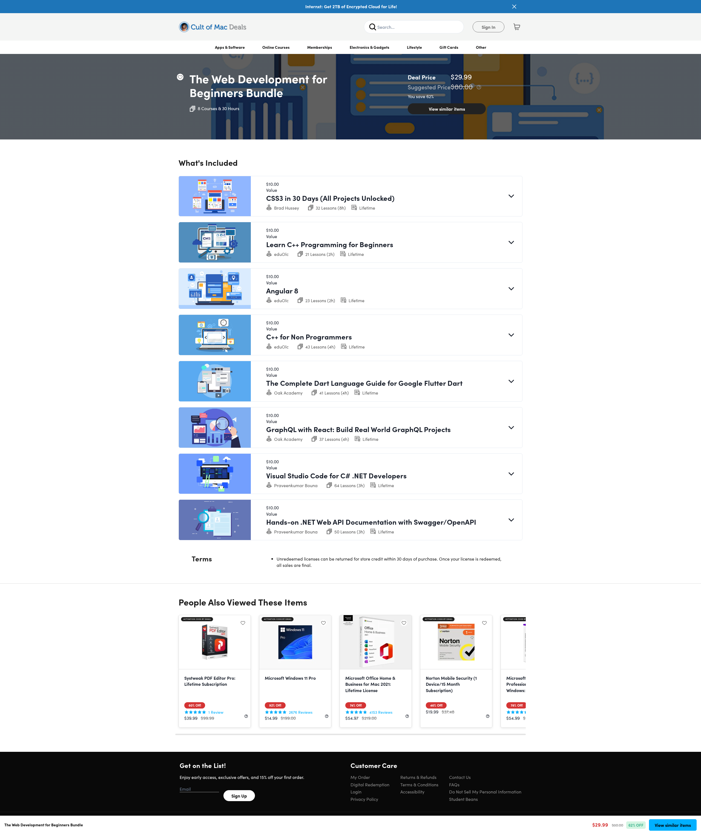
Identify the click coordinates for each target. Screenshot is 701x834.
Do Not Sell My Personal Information (485, 792)
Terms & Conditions (419, 784)
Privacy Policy (364, 799)
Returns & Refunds (418, 777)
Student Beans (463, 799)
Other (481, 47)
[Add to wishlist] (180, 77)
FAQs (454, 784)
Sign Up (239, 796)
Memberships (319, 47)
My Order (360, 777)
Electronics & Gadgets (369, 47)
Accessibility (412, 792)
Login (355, 792)
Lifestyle (414, 47)
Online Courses (276, 47)
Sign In (488, 27)
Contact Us (460, 777)
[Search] (372, 26)
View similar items (447, 109)
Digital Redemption (369, 784)
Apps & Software (230, 47)
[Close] (514, 6)
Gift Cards (448, 47)
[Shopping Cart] (516, 27)
